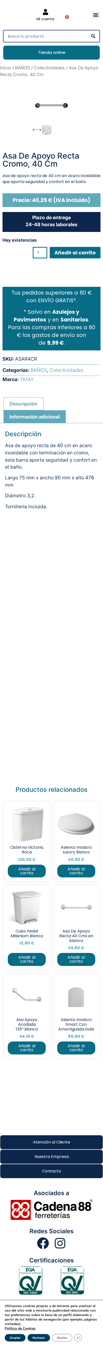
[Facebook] (43, 1243)
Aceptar (15, 1338)
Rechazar (38, 1338)
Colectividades (49, 67)
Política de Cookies (20, 1328)
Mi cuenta (45, 18)
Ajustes (62, 1338)
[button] (96, 15)
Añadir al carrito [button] (27, 871)
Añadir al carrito (75, 252)
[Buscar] (93, 36)
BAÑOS (22, 67)
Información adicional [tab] (35, 417)
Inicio (5, 67)
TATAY (27, 379)
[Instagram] (60, 1243)
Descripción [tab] (24, 404)
